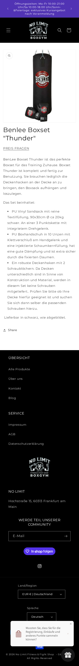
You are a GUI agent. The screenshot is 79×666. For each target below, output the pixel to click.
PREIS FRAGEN (16, 148)
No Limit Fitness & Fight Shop (35, 654)
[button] (8, 30)
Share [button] (12, 330)
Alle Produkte (19, 369)
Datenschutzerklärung (26, 444)
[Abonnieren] (65, 536)
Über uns (15, 379)
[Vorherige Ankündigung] (7, 8)
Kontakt (14, 388)
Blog (12, 398)
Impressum (17, 425)
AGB (12, 434)
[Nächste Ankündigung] (71, 8)
